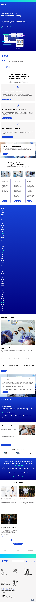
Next (24, 539)
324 (22, 539)
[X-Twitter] (31, 561)
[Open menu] (34, 4)
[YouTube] (32, 561)
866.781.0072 (5, 588)
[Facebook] (26, 561)
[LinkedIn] (29, 561)
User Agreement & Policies (4, 589)
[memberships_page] (18, 556)
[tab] (8, 403)
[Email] (34, 561)
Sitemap (13, 589)
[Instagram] (28, 561)
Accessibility (10, 589)
